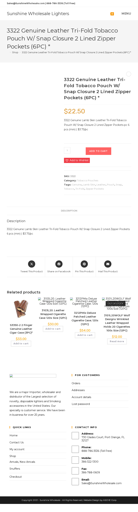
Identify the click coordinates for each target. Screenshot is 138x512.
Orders (76, 383)
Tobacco (69, 188)
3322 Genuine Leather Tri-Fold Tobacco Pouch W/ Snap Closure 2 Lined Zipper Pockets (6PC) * (76, 52)
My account (17, 449)
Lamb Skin (89, 184)
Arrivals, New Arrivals (22, 461)
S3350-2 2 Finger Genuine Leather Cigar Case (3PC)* (21, 328)
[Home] (8, 52)
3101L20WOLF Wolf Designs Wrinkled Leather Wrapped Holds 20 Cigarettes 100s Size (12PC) (117, 323)
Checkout (16, 476)
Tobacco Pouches (87, 180)
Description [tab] (69, 210)
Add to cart (98, 151)
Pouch (110, 184)
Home (14, 435)
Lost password (81, 404)
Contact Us (17, 442)
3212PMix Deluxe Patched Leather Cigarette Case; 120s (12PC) (85, 318)
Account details (81, 397)
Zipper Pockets (95, 188)
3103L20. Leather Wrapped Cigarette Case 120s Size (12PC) (53, 314)
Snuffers (15, 468)
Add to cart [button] (21, 343)
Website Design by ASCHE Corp (100, 500)
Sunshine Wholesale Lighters (38, 13)
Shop (13, 456)
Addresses (78, 390)
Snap (119, 184)
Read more (117, 341)
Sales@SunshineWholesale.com (102, 483)
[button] (77, 160)
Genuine (77, 184)
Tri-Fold (79, 188)
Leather (101, 184)
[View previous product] (128, 74)
